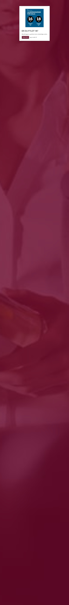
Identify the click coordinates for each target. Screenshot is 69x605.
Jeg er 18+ (25, 37)
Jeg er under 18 (33, 37)
